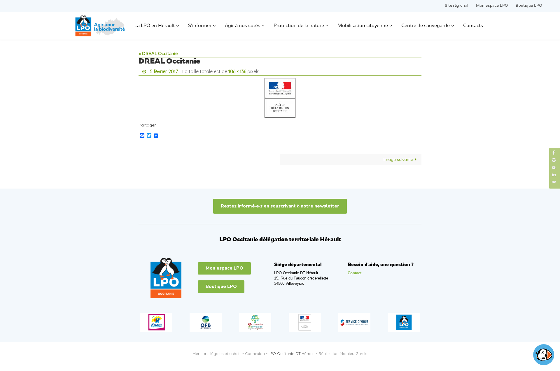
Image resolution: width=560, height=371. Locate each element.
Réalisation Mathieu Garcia (343, 353)
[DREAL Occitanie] (280, 98)
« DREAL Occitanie (158, 54)
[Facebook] (554, 152)
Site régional (456, 5)
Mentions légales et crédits (216, 353)
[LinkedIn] (554, 174)
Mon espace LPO (492, 5)
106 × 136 (237, 71)
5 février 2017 (164, 71)
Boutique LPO (529, 5)
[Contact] (554, 182)
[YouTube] (554, 167)
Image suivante (398, 159)
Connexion (255, 353)
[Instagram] (554, 159)
